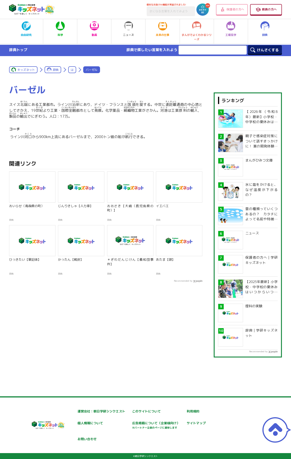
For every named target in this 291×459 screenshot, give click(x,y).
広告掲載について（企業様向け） (156, 425)
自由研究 (26, 35)
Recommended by (183, 280)
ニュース (128, 35)
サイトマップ (196, 423)
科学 (60, 35)
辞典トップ (18, 49)
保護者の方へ (235, 9)
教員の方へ (269, 9)
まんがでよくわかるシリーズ (197, 37)
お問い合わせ (87, 439)
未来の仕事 (162, 35)
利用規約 (193, 411)
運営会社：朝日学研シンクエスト (101, 411)
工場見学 (230, 35)
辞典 (265, 35)
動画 (94, 35)
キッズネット (26, 70)
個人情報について (90, 423)
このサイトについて (146, 411)
